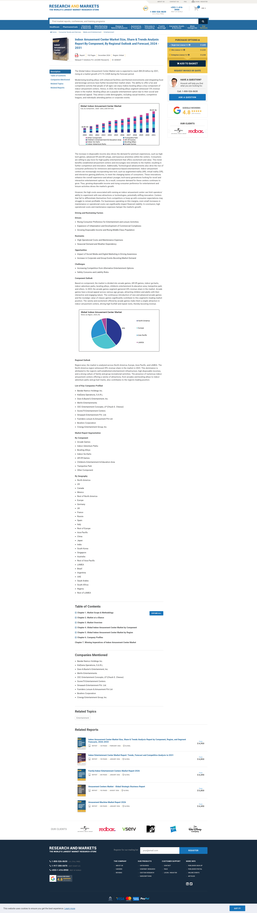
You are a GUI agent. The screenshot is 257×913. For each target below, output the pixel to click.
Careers (119, 869)
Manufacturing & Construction (101, 27)
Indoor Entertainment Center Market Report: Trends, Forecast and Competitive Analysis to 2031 (131, 755)
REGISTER (193, 850)
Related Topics (57, 84)
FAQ (185, 2)
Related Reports (57, 88)
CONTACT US (174, 2)
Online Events (194, 873)
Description (55, 72)
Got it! (237, 908)
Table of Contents (58, 76)
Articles (191, 876)
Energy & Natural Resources (119, 27)
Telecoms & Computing (149, 27)
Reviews (119, 873)
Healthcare (54, 27)
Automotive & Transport (136, 27)
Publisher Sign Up (195, 865)
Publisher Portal (195, 869)
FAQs (166, 869)
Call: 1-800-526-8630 (187, 91)
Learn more (69, 908)
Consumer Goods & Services (176, 27)
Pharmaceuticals (70, 27)
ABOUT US (161, 2)
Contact (167, 865)
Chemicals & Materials (86, 27)
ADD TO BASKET (187, 63)
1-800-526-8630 (158, 12)
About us (119, 865)
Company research (147, 869)
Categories (144, 865)
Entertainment (82, 718)
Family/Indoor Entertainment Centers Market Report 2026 (114, 771)
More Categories (192, 27)
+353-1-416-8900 (177, 8)
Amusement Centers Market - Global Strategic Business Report (116, 786)
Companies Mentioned (60, 80)
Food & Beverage (162, 27)
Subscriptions (146, 876)
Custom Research (147, 873)
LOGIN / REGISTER (201, 2)
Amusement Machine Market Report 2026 (107, 802)
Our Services (203, 27)
